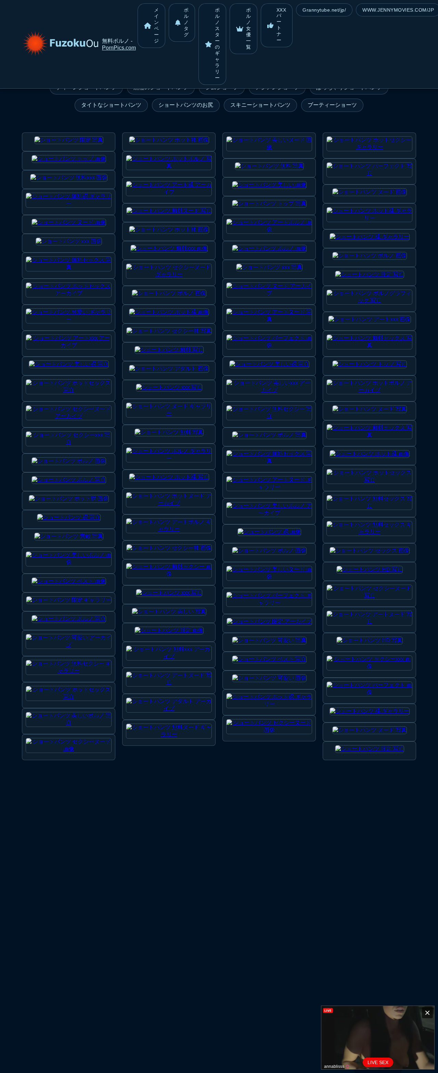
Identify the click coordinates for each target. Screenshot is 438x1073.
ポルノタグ (186, 22)
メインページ (156, 25)
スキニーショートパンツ (260, 105)
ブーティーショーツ (332, 105)
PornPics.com (119, 48)
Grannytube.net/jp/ (324, 10)
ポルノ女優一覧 (248, 28)
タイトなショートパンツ (111, 105)
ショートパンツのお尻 (185, 105)
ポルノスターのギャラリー (217, 43)
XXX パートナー (281, 25)
